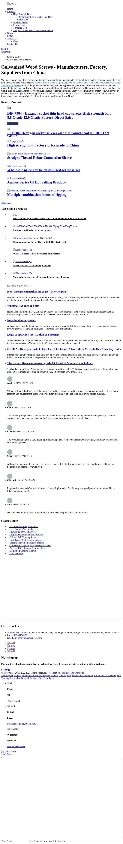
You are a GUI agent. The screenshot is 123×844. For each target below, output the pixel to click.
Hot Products (54, 673)
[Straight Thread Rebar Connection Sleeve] (28, 153)
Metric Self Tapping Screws (22, 551)
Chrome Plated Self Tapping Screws (26, 542)
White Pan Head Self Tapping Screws (40, 675)
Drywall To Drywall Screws (22, 532)
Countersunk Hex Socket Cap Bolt (35, 17)
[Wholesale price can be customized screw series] (16, 166)
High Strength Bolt (22, 14)
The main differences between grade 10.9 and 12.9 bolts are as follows (50, 363)
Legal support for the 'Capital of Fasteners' (33, 334)
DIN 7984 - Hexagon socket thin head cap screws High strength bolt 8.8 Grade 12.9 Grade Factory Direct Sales (59, 115)
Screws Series (19, 25)
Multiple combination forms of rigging (36, 195)
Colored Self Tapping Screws (23, 537)
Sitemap (66, 673)
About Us (11, 38)
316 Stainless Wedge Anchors (23, 526)
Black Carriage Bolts (45, 82)
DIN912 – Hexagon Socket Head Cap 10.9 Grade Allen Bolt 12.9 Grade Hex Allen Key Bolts (64, 349)
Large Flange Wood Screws (69, 82)
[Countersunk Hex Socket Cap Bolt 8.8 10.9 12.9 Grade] (32, 238)
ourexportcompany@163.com (27, 638)
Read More (13, 124)
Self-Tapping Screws (11, 675)
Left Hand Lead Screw (105, 675)
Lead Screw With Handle (21, 529)
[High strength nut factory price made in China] (15, 141)
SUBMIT (5, 670)
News (10, 33)
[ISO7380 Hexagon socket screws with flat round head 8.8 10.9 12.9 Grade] (9, 129)
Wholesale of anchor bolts (23, 305)
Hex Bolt (23, 19)
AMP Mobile (77, 673)
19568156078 (20, 635)
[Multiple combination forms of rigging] (39, 190)
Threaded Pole (16, 553)
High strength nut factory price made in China (43, 145)
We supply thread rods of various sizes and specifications (41, 277)
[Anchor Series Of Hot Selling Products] (16, 178)
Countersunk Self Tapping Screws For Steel (30, 545)
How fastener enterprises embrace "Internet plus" (37, 291)
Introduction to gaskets (21, 320)
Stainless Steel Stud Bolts (42, 678)
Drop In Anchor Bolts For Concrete (26, 534)
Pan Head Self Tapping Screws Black (27, 548)
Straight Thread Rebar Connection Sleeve (33, 30)
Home (10, 9)
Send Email (6, 754)
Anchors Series (20, 22)
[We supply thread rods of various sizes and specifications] (22, 273)
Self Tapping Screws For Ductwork (76, 675)
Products (11, 11)
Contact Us (12, 44)
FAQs (10, 36)
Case (15, 41)
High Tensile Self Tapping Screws (25, 540)
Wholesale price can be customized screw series (43, 170)
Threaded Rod (20, 27)
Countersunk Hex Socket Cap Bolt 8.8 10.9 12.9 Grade (40, 242)
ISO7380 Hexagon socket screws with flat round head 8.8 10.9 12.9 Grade (58, 134)
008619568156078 (16, 746)
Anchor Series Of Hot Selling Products (37, 182)
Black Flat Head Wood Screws (98, 82)
